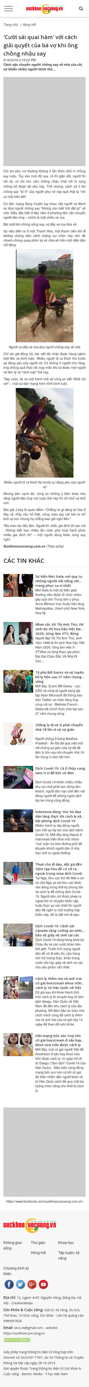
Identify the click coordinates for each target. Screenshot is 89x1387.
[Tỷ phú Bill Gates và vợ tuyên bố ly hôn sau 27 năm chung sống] (18, 681)
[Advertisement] (44, 126)
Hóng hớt (38, 1252)
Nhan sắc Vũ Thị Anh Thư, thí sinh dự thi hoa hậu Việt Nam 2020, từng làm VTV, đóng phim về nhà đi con (59, 631)
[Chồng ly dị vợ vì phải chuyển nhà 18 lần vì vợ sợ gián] (18, 734)
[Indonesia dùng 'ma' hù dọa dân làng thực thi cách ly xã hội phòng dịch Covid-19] (18, 820)
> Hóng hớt (28, 24)
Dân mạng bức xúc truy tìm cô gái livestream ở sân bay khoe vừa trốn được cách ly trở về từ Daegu (58, 1042)
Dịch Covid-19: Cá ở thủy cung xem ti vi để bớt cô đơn (60, 770)
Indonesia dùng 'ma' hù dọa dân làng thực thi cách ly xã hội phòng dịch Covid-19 (58, 816)
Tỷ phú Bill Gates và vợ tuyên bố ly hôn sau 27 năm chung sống (59, 677)
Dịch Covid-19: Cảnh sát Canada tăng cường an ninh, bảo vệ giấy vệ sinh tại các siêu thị (58, 933)
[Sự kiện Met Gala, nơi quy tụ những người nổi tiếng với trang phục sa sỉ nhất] (18, 585)
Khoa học (66, 1242)
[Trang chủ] (44, 9)
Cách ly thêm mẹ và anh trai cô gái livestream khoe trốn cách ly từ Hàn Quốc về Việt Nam (58, 985)
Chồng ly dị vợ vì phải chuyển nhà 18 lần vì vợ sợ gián (59, 727)
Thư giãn (38, 1242)
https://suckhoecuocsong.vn (24, 1333)
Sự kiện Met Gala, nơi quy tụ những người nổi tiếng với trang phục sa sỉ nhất (58, 581)
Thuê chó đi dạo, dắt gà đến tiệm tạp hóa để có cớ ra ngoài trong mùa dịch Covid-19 (59, 871)
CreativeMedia (22, 1303)
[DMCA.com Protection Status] (17, 1339)
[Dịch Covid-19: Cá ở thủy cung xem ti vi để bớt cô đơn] (18, 777)
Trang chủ (10, 24)
